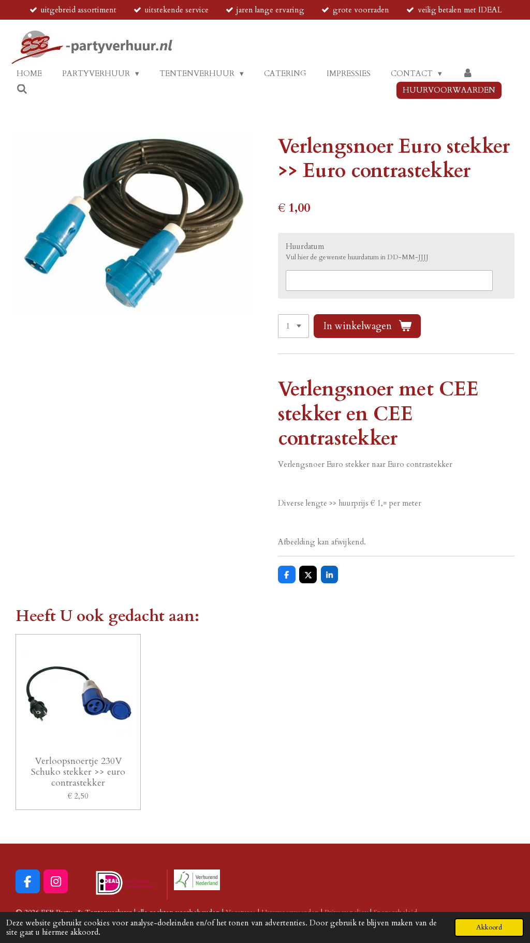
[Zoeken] (22, 89)
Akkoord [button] (489, 927)
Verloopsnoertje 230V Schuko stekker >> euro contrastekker (78, 772)
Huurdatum (305, 246)
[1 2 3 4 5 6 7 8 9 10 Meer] (293, 326)
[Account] (467, 73)
